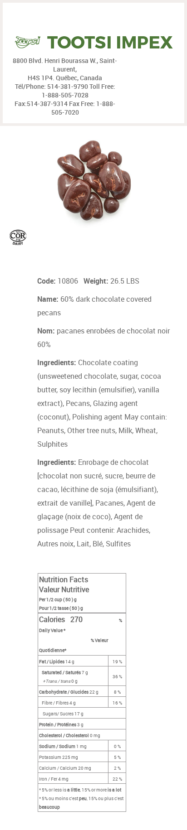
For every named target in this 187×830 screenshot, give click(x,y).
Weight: (97, 281)
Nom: (47, 331)
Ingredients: (57, 362)
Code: (47, 281)
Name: (48, 299)
